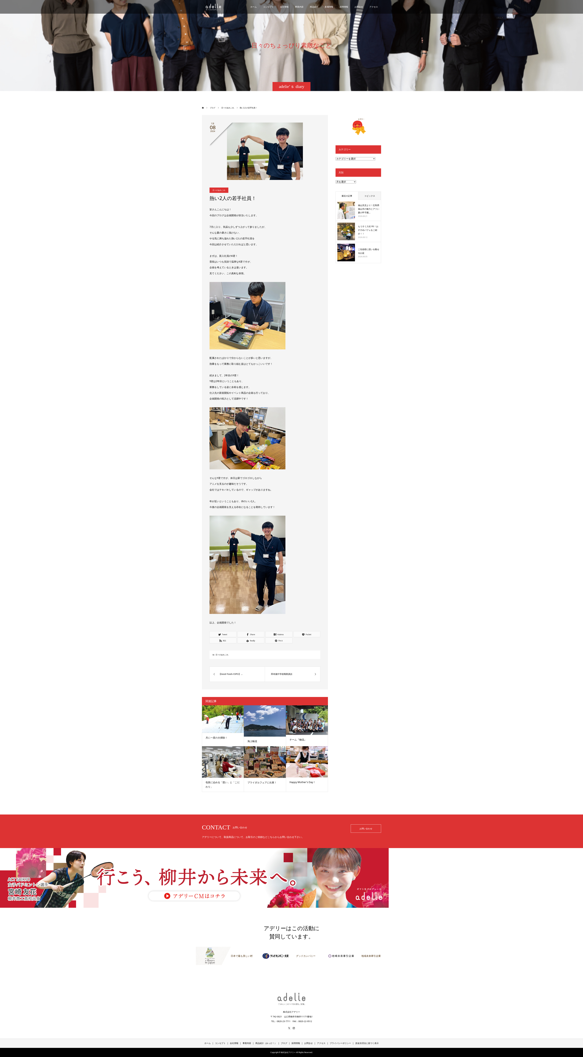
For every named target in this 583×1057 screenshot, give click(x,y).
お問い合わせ (366, 828)
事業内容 (299, 6)
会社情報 (284, 6)
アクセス (373, 6)
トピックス (369, 195)
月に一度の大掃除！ (216, 737)
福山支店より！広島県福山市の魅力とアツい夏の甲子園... (368, 209)
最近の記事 (347, 195)
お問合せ (359, 6)
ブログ (284, 1043)
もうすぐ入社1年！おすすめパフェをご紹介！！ (368, 230)
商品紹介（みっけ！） (266, 1043)
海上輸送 (252, 741)
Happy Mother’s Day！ (302, 782)
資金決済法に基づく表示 (367, 1043)
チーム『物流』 (298, 739)
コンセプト (268, 6)
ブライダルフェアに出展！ (262, 782)
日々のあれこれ (219, 190)
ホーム (253, 6)
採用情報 (344, 6)
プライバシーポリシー (340, 1043)
